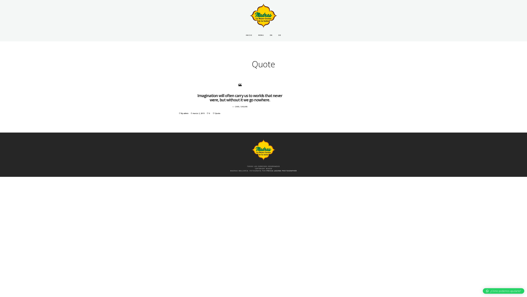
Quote (217, 113)
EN (271, 35)
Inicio (249, 35)
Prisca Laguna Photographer (282, 171)
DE (279, 35)
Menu (261, 35)
